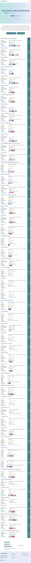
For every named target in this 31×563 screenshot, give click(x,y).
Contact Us (21, 545)
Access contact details (29, 42)
